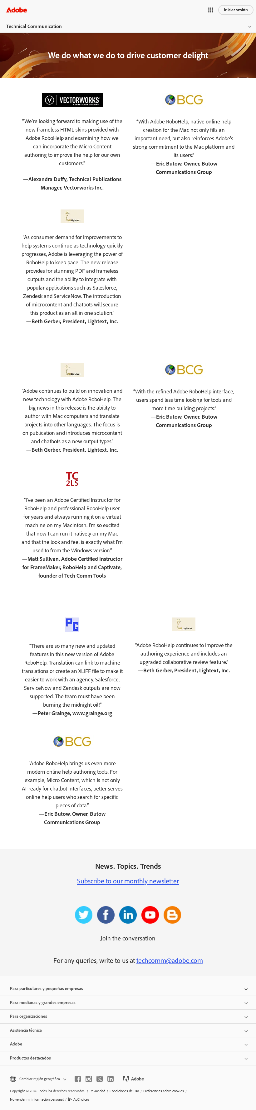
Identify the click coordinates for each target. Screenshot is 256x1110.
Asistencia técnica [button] (26, 1030)
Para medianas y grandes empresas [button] (43, 1002)
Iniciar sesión (236, 9)
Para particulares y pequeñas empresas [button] (46, 988)
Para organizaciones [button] (28, 1016)
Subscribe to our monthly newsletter (128, 881)
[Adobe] (16, 10)
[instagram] (89, 1079)
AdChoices (81, 1099)
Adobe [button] (16, 1044)
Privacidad (97, 1091)
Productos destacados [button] (30, 1058)
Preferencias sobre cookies (163, 1091)
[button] (211, 10)
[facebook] (78, 1079)
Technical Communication (34, 26)
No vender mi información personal (37, 1099)
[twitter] (99, 1079)
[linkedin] (110, 1079)
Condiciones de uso (124, 1091)
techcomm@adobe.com (169, 960)
